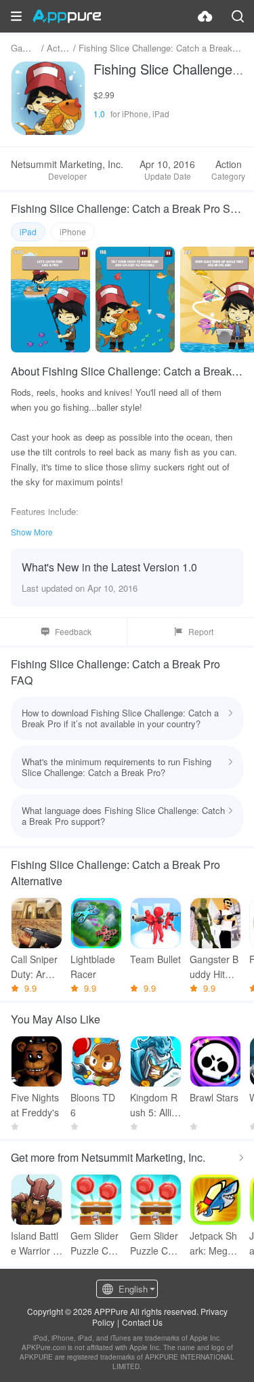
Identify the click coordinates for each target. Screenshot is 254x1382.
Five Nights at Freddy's (35, 1105)
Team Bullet (155, 959)
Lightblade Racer (92, 966)
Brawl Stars (214, 1097)
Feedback (73, 631)
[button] (16, 16)
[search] (237, 16)
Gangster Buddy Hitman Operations (215, 966)
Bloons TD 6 (92, 1105)
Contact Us (142, 1322)
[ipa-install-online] (205, 16)
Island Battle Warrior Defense (35, 1243)
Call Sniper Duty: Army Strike (34, 966)
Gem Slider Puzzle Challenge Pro (95, 1243)
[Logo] (67, 16)
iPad (28, 231)
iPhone (73, 231)
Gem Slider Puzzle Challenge (155, 1243)
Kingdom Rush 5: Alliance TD (153, 1105)
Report (200, 631)
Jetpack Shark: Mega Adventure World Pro (213, 1243)
